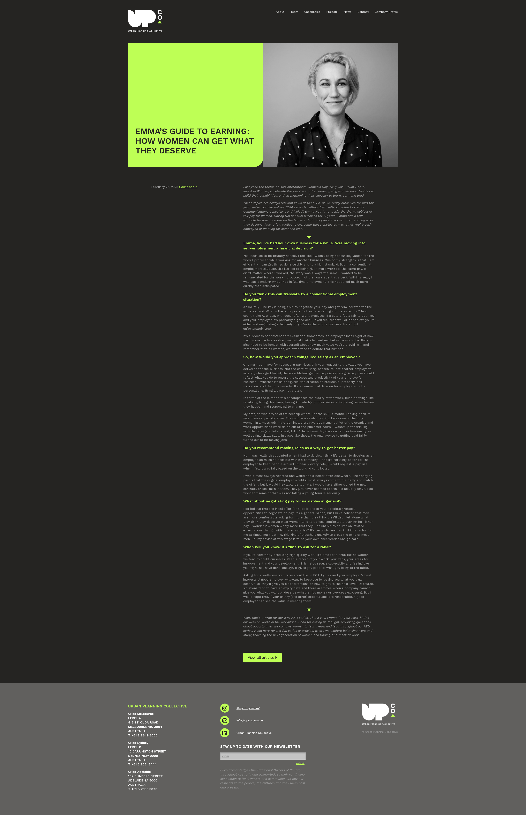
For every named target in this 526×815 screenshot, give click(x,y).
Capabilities (312, 11)
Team (294, 11)
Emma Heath (314, 211)
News (347, 11)
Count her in (188, 187)
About (280, 11)
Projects (332, 11)
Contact (363, 11)
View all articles (261, 657)
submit (300, 763)
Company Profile (386, 11)
